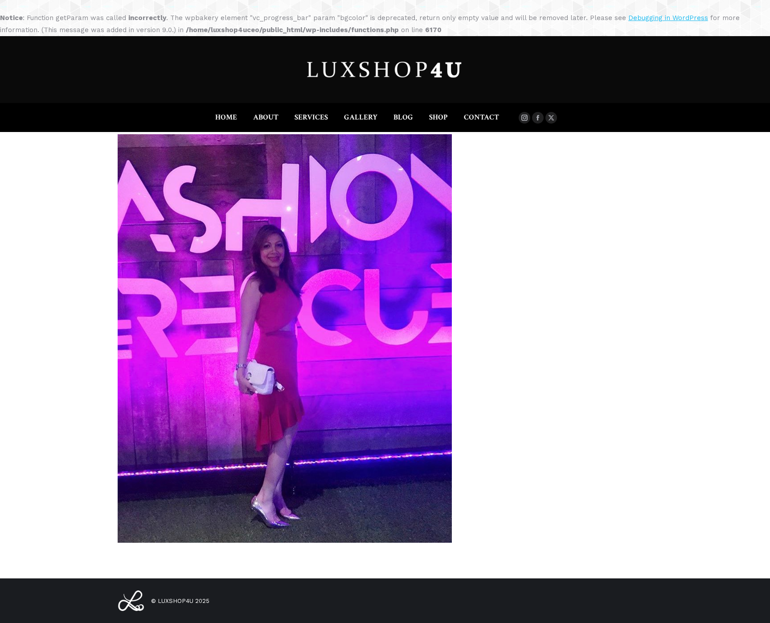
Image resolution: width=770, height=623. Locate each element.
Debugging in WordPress (668, 18)
